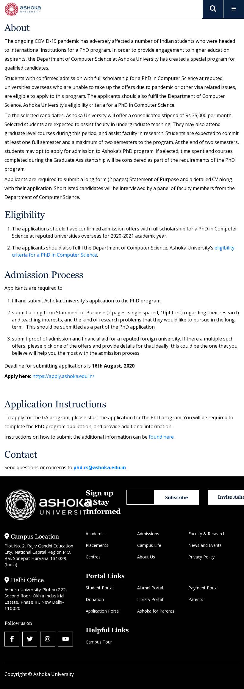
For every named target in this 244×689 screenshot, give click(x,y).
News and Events (205, 545)
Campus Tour (99, 642)
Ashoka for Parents (155, 611)
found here (161, 437)
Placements (97, 545)
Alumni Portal (150, 588)
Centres (93, 557)
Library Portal (150, 599)
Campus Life (149, 545)
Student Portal (99, 588)
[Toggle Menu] (234, 9)
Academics (96, 533)
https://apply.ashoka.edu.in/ (63, 376)
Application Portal (103, 611)
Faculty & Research (207, 533)
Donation (95, 599)
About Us (146, 557)
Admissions (148, 533)
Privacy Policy (201, 557)
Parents (195, 599)
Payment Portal (203, 588)
